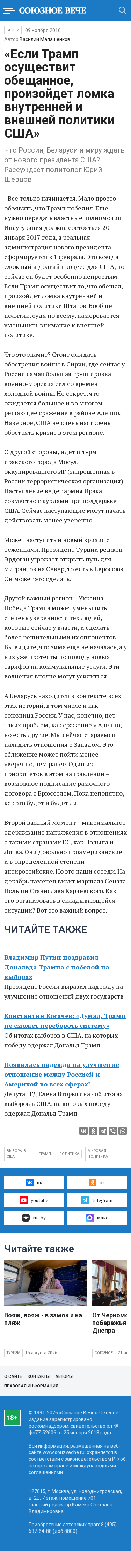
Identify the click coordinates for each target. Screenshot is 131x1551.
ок (102, 1182)
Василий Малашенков (45, 39)
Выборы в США (16, 1153)
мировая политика (98, 1153)
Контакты (39, 1376)
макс (102, 1217)
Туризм (13, 1353)
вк (39, 1182)
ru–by (39, 1217)
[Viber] (113, 1131)
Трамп (45, 1154)
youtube (39, 1200)
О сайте (13, 1376)
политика (69, 1154)
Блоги (13, 30)
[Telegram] (103, 1131)
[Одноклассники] (93, 1131)
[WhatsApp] (122, 1131)
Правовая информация (31, 1385)
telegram (102, 1200)
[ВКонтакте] (83, 1131)
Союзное (104, 1353)
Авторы (64, 1376)
